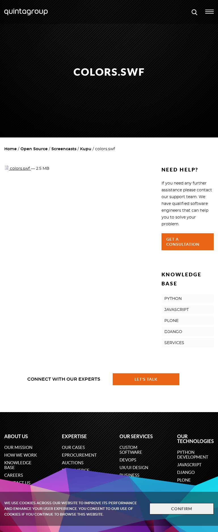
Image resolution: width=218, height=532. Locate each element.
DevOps (128, 459)
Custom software (131, 450)
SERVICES (174, 343)
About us (16, 436)
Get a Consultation (183, 242)
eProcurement (79, 455)
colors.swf (20, 169)
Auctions (72, 462)
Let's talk (146, 379)
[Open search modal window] (194, 12)
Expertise (74, 436)
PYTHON (173, 299)
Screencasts (63, 149)
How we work (20, 455)
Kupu (85, 149)
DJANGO (173, 332)
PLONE (171, 321)
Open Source (34, 149)
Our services (136, 436)
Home (10, 149)
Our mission (18, 447)
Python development (192, 454)
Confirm (181, 508)
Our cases (73, 447)
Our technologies (195, 439)
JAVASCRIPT (176, 310)
